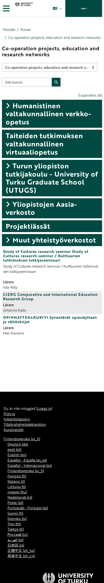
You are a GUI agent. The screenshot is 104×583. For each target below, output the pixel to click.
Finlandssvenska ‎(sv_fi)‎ (22, 438)
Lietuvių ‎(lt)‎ (16, 486)
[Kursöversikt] (23, 8)
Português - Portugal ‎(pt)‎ (27, 508)
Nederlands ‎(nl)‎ (19, 497)
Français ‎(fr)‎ (16, 476)
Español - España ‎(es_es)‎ (27, 460)
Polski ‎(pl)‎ (15, 502)
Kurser (26, 29)
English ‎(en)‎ (16, 454)
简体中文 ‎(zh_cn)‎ (21, 555)
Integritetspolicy (17, 419)
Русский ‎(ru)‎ (17, 534)
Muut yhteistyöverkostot (54, 240)
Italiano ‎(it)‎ (16, 481)
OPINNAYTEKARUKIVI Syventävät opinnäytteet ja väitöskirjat (50, 319)
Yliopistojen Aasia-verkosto (41, 208)
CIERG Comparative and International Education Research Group (50, 296)
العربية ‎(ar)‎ (15, 539)
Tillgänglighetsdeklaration (25, 424)
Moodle (9, 29)
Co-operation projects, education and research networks (54, 37)
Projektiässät (28, 226)
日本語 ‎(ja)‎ (15, 545)
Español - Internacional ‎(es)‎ (29, 465)
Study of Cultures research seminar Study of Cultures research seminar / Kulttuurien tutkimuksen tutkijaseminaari (45, 256)
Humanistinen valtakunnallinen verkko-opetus (48, 113)
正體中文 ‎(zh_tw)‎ (21, 550)
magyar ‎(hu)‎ (17, 492)
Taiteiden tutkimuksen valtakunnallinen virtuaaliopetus (44, 143)
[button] (57, 8)
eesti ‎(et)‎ (14, 449)
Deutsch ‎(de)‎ (17, 444)
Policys (9, 413)
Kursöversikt (13, 429)
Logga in (84, 8)
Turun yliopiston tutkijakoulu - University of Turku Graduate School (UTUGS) (52, 178)
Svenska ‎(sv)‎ (17, 518)
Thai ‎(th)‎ (14, 523)
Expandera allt (90, 95)
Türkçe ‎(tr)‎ (15, 529)
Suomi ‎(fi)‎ (15, 513)
